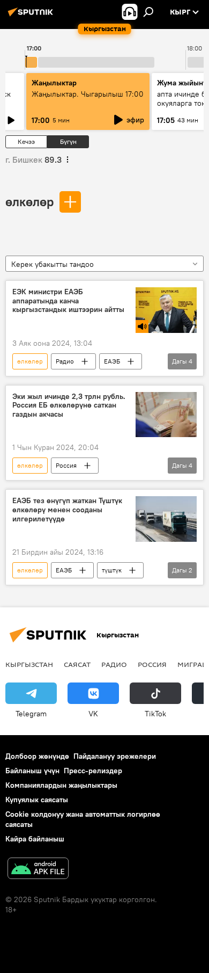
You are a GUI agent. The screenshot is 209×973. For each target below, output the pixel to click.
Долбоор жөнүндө (37, 756)
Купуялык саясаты (36, 799)
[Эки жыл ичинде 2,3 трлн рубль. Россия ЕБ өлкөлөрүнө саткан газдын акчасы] (166, 415)
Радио (65, 361)
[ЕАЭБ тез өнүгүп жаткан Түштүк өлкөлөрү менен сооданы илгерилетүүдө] (166, 519)
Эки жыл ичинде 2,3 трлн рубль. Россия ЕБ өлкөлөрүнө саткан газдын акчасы (68, 405)
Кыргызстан (29, 664)
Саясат (77, 664)
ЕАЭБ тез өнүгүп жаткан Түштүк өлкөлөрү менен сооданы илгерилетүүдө (67, 510)
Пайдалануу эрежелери (114, 756)
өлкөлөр (29, 201)
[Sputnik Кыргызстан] (32, 16)
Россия (66, 465)
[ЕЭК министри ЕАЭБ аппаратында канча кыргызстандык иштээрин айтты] (166, 310)
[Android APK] (38, 870)
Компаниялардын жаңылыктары (61, 785)
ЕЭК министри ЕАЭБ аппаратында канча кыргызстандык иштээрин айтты (68, 301)
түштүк (112, 570)
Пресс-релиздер (93, 770)
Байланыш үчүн (32, 770)
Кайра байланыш (34, 839)
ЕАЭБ (112, 361)
